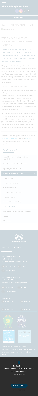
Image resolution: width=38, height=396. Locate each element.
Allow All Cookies (19, 385)
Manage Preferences (19, 390)
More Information (19, 374)
